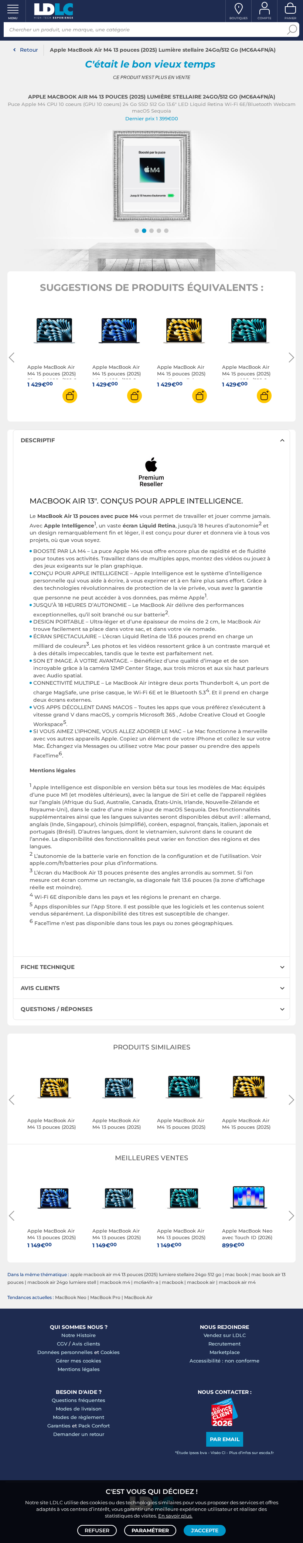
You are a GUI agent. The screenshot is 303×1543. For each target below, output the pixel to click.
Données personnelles (65, 1352)
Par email (224, 1439)
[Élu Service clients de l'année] (224, 1424)
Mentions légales (79, 1369)
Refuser (97, 1530)
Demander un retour (78, 1434)
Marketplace (225, 1352)
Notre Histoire (78, 1335)
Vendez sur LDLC (225, 1335)
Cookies (110, 1352)
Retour (29, 50)
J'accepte (204, 1530)
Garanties (59, 1426)
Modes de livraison (79, 1409)
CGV (62, 1344)
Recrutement (224, 1344)
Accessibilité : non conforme (224, 1361)
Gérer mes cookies (78, 1361)
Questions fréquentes (78, 1400)
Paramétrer (150, 1530)
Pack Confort (94, 1426)
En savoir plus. (175, 1516)
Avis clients (86, 1344)
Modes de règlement (78, 1417)
